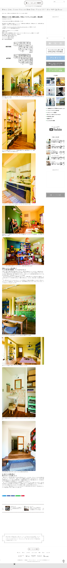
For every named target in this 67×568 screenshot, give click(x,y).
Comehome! (53, 144)
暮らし (11, 9)
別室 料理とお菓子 (50, 116)
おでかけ (16, 9)
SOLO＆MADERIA (8, 39)
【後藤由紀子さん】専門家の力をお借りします (56, 108)
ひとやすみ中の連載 (51, 120)
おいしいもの (23, 9)
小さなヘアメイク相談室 (51, 112)
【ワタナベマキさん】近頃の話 (53, 110)
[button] (14, 564)
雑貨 (29, 9)
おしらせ (39, 9)
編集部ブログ (49, 118)
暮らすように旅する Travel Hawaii (54, 114)
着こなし (5, 9)
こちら (16, 28)
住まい (34, 9)
